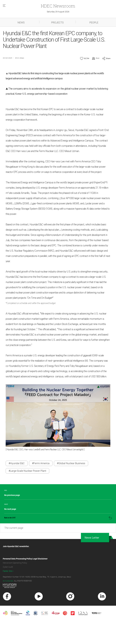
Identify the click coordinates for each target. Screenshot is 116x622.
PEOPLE (93, 22)
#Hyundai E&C (17, 463)
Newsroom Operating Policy (15, 563)
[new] (7, 596)
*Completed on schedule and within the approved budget (30, 303)
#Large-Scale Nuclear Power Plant (27, 470)
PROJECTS (57, 22)
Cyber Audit (8, 567)
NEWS (21, 22)
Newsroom (58, 6)
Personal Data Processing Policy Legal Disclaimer (25, 559)
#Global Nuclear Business (71, 463)
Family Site (7, 571)
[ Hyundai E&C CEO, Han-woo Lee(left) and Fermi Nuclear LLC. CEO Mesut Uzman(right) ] (45, 449)
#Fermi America (41, 463)
